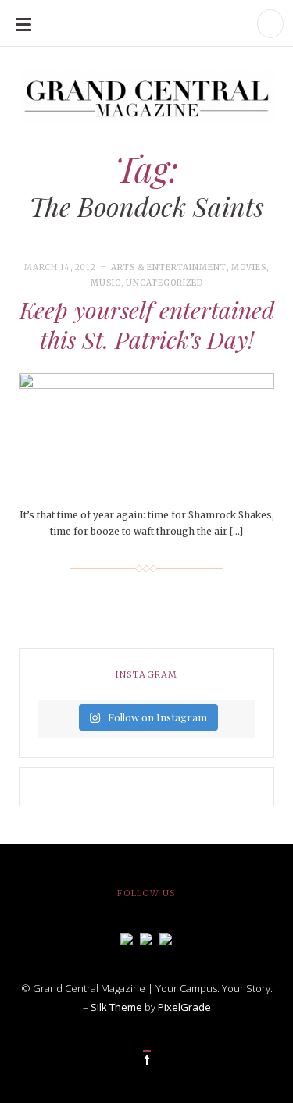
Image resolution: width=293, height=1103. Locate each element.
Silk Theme (116, 1007)
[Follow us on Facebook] (126, 937)
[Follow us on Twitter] (146, 937)
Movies (248, 267)
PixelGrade (184, 1007)
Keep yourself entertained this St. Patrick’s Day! (147, 324)
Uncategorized (164, 283)
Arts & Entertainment (169, 267)
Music (106, 283)
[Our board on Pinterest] (165, 937)
